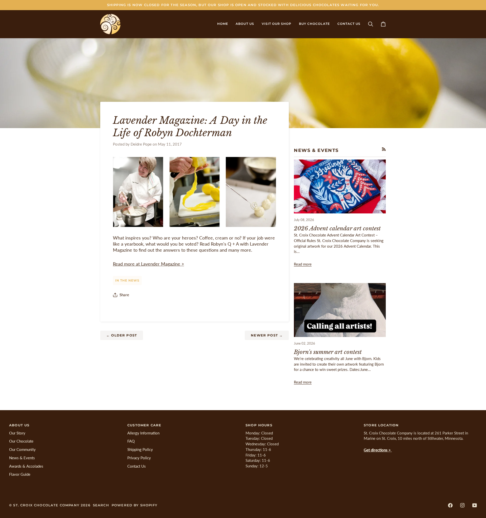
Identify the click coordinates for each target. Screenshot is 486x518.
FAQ (131, 441)
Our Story (17, 433)
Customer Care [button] (144, 425)
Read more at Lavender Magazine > (148, 264)
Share (124, 295)
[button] (245, 24)
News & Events (22, 458)
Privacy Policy (139, 458)
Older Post (121, 335)
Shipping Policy (140, 449)
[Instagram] (462, 505)
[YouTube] (474, 505)
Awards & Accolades (26, 466)
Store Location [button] (381, 425)
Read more (303, 264)
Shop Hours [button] (259, 425)
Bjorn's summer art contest (328, 352)
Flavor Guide (19, 474)
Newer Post (267, 335)
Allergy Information (143, 433)
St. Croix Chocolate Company (46, 505)
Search (101, 505)
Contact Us (136, 466)
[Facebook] (450, 505)
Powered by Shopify (134, 505)
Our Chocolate (21, 441)
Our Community (22, 449)
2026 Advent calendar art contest (337, 228)
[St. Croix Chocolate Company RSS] (384, 149)
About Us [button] (19, 425)
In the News (127, 280)
